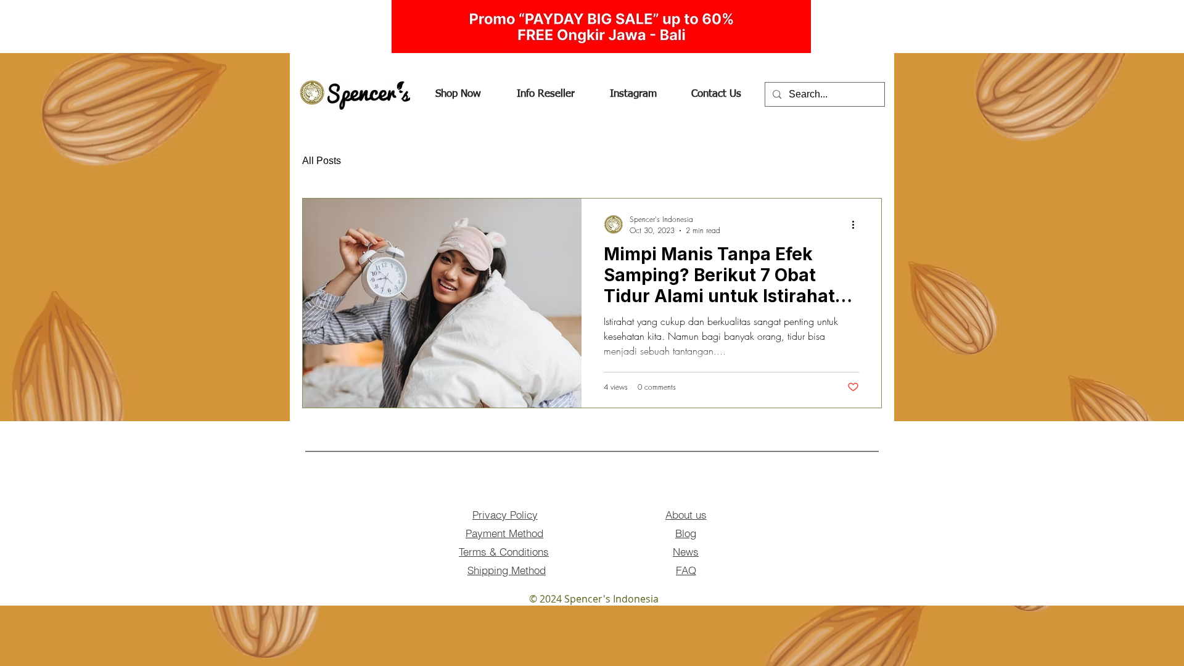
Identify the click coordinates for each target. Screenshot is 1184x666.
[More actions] (857, 224)
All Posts (321, 160)
